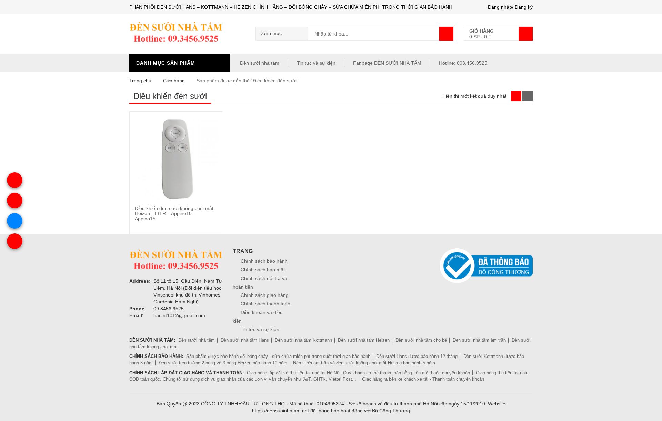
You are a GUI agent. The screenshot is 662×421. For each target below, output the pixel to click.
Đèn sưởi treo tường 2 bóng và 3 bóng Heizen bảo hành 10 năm (223, 362)
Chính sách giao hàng (265, 295)
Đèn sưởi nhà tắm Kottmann (303, 340)
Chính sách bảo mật (263, 269)
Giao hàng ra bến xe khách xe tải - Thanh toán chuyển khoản (423, 379)
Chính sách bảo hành (264, 261)
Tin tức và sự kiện (316, 63)
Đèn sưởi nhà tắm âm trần (479, 340)
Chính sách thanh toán (265, 304)
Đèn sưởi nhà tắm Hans (245, 340)
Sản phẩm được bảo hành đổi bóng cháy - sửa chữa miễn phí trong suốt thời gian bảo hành (278, 356)
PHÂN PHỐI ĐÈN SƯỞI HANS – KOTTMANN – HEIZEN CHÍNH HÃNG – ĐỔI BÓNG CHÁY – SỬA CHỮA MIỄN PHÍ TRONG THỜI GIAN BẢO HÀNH (290, 7)
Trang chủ (140, 80)
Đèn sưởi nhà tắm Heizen (364, 340)
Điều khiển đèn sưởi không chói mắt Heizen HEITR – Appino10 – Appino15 (174, 214)
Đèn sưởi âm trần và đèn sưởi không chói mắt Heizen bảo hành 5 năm (364, 362)
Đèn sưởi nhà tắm (259, 63)
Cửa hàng (174, 80)
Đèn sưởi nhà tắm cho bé (421, 340)
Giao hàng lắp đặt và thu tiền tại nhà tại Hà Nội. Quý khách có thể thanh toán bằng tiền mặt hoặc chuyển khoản (358, 372)
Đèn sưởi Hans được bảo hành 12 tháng (417, 356)
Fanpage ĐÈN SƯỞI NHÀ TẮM (387, 63)
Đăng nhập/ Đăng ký (510, 7)
